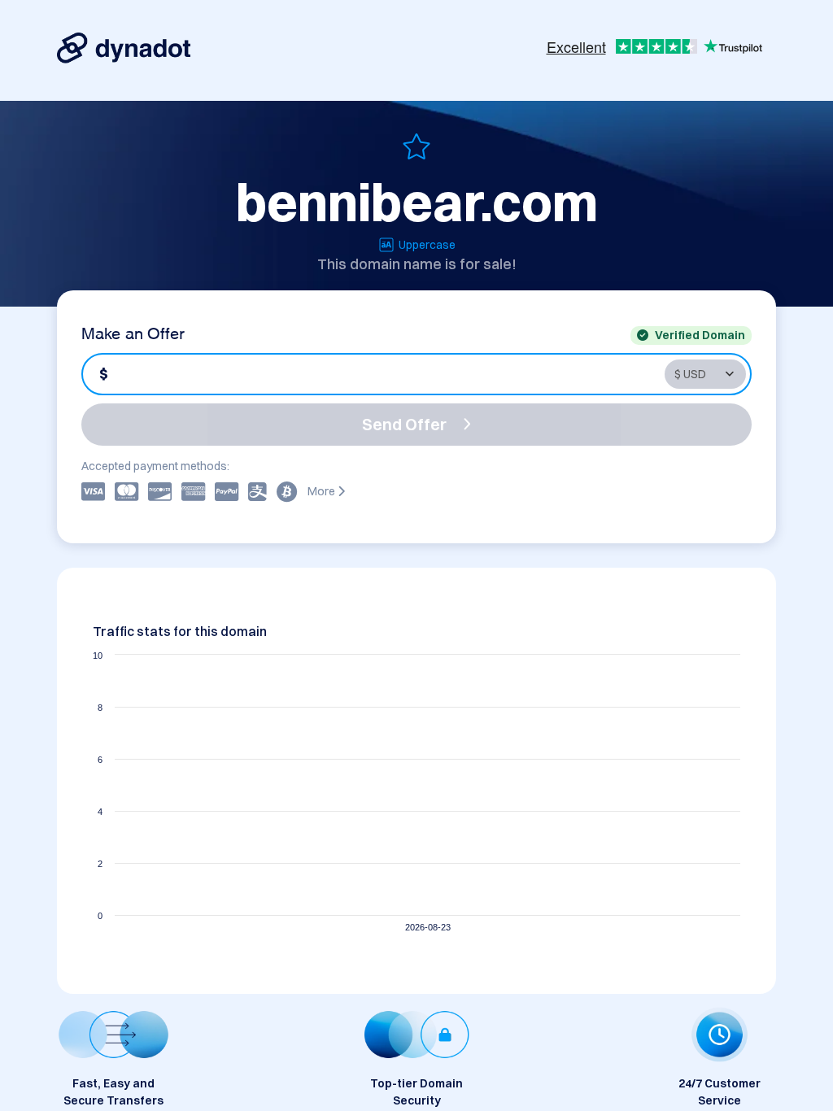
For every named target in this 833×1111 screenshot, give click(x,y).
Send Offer (404, 424)
